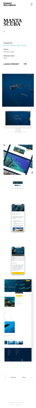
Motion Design (9, 45)
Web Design (21, 45)
